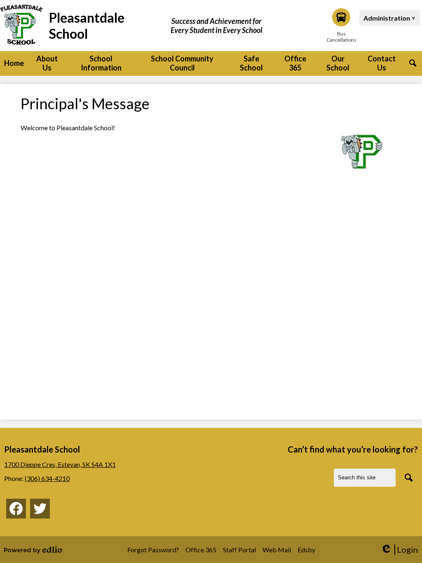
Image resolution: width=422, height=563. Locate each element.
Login (399, 549)
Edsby (306, 550)
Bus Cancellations (341, 36)
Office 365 (200, 550)
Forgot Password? (153, 550)
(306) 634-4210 (47, 478)
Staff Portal (239, 550)
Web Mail (277, 550)
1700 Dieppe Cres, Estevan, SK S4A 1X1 (60, 464)
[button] (47, 63)
